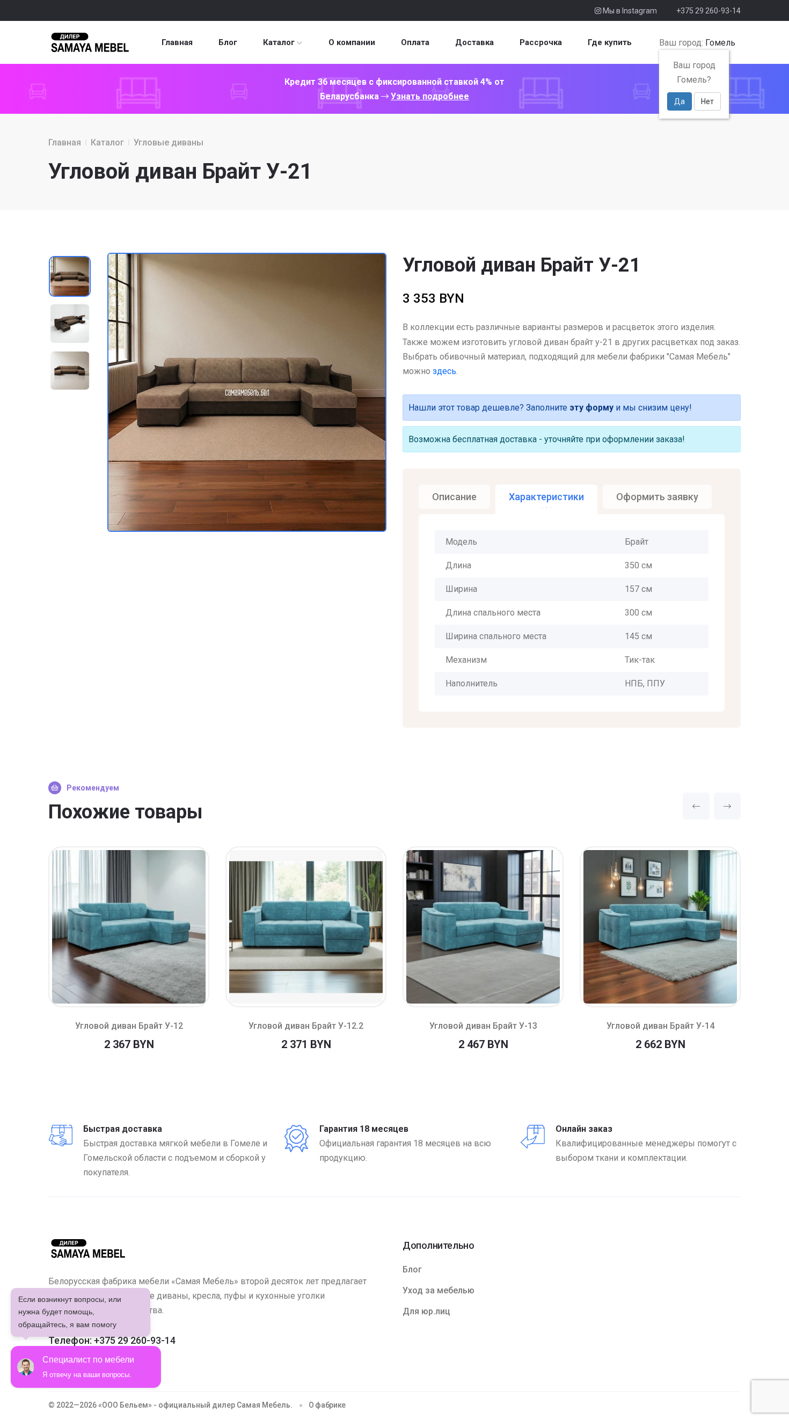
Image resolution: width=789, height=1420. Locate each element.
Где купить (610, 42)
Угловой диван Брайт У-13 (483, 1026)
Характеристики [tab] (546, 496)
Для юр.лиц (426, 1311)
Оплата (415, 42)
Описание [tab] (454, 496)
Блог (227, 42)
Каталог (279, 42)
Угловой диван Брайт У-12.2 (306, 1026)
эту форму (591, 407)
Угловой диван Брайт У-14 (660, 1026)
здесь (444, 371)
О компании (351, 42)
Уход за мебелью (438, 1290)
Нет (707, 101)
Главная (177, 42)
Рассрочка (541, 42)
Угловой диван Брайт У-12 (129, 1026)
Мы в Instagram (629, 10)
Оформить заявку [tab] (657, 496)
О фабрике (327, 1405)
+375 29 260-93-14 (708, 10)
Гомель (720, 43)
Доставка (474, 42)
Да (679, 101)
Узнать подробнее (430, 96)
